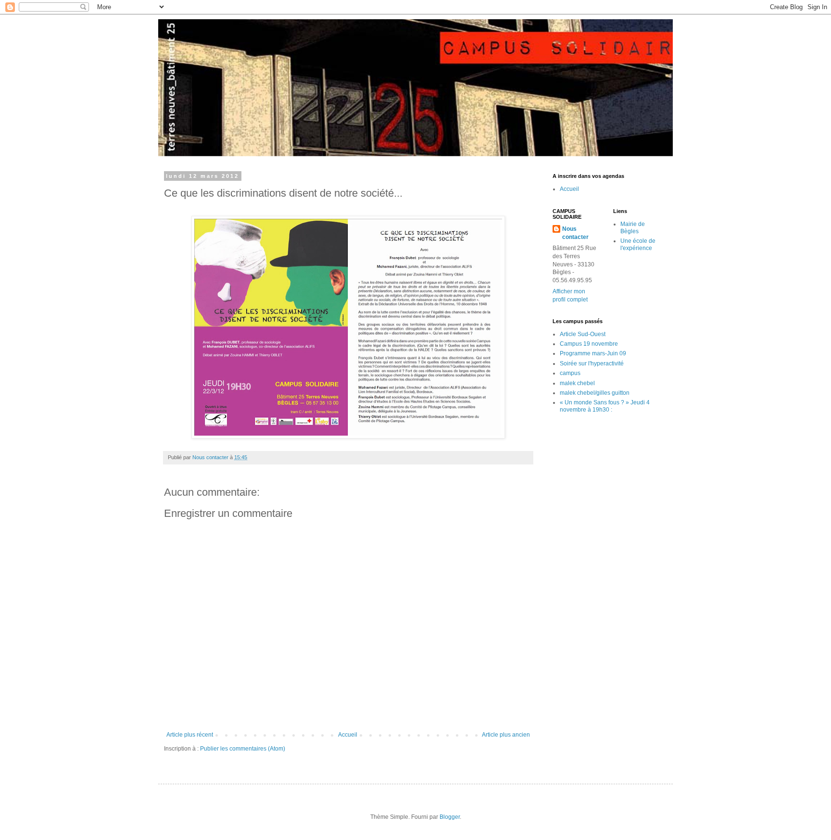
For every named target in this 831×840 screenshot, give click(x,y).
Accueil (347, 734)
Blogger (450, 817)
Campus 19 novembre (589, 343)
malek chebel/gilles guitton (595, 392)
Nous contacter (575, 233)
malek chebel (577, 383)
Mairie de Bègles (632, 227)
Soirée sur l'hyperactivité (592, 363)
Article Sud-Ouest (582, 334)
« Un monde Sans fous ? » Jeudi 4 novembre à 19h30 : (605, 406)
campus (570, 373)
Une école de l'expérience (637, 244)
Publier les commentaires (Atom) (242, 748)
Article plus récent (189, 734)
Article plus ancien (506, 734)
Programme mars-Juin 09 (593, 353)
